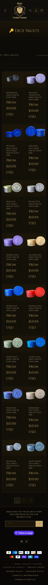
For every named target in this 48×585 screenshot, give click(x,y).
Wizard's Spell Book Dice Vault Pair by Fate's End (12, 150)
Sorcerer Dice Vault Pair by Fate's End (35, 149)
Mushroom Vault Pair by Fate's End (12, 95)
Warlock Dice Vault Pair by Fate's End (12, 205)
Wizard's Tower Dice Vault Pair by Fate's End (35, 96)
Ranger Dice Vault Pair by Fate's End (12, 257)
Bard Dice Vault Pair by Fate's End (12, 410)
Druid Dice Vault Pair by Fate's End (12, 359)
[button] (5, 10)
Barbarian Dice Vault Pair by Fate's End (35, 411)
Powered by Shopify (14, 567)
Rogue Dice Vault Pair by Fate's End (35, 203)
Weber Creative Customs (28, 564)
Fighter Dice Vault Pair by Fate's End (35, 308)
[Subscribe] (39, 524)
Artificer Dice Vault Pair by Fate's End (12, 464)
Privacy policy (36, 567)
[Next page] (31, 500)
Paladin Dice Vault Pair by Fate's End (35, 257)
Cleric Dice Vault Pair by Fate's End (35, 359)
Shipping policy (35, 571)
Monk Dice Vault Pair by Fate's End (12, 308)
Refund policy (14, 571)
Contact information (25, 575)
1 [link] (17, 500)
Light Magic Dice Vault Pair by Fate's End (35, 464)
